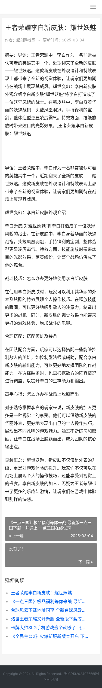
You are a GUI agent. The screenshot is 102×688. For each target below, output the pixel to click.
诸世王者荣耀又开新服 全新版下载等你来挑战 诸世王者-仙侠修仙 (49, 619)
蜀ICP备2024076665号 (81, 674)
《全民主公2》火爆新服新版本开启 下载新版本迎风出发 (49, 636)
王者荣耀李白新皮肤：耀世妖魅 (41, 592)
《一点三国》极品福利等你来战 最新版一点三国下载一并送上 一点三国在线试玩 (49, 601)
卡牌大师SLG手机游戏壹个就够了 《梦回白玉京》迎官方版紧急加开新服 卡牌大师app (49, 627)
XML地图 (51, 680)
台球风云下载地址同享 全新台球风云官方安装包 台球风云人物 (49, 610)
